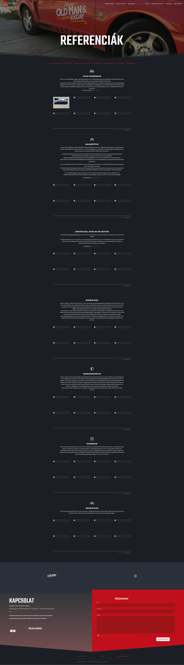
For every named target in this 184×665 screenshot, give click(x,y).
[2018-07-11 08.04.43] (123, 520)
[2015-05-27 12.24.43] (82, 327)
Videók (147, 4)
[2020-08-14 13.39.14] (123, 98)
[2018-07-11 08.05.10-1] (102, 536)
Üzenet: (98, 615)
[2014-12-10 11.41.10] (61, 327)
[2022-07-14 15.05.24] (61, 201)
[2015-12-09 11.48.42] (123, 343)
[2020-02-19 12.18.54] (61, 462)
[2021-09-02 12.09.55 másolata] (61, 269)
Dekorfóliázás (97, 63)
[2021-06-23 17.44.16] (123, 462)
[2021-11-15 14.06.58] (123, 477)
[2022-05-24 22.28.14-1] (82, 201)
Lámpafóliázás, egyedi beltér (82, 63)
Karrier (102, 656)
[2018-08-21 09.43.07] (61, 397)
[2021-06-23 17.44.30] (82, 477)
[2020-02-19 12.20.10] (82, 462)
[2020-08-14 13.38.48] (102, 98)
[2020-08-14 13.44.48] (123, 113)
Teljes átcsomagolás (55, 63)
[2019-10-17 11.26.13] (82, 185)
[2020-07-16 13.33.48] (123, 413)
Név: (98, 602)
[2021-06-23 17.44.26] (61, 477)
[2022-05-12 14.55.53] (123, 201)
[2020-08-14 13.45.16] (61, 108)
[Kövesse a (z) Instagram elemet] (14, 631)
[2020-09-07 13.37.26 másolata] (61, 254)
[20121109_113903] (102, 185)
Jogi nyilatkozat (82, 656)
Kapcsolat (169, 4)
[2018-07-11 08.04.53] (61, 536)
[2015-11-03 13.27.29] (102, 327)
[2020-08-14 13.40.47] (102, 113)
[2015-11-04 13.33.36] (82, 343)
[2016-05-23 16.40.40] (61, 520)
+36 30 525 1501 (17, 611)
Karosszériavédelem (109, 63)
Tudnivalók (131, 4)
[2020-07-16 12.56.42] (102, 413)
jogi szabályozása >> (97, 90)
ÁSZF (61, 656)
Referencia (140, 4)
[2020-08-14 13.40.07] (82, 113)
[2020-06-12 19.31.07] (123, 397)
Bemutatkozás (109, 4)
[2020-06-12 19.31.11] (61, 413)
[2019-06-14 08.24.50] (82, 397)
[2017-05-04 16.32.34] (82, 520)
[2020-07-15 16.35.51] (82, 413)
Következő (127, 130)
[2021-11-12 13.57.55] (102, 477)
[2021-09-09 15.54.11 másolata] (82, 269)
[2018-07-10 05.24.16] (102, 520)
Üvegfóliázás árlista (157, 4)
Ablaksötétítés (67, 63)
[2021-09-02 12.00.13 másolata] (123, 254)
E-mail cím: (99, 608)
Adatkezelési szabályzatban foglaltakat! (122, 635)
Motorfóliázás (130, 63)
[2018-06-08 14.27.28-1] (61, 185)
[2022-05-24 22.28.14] (102, 201)
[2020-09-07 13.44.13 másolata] (82, 254)
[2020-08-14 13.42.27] (61, 113)
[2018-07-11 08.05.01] (82, 536)
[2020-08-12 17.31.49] (82, 98)
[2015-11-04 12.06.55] (123, 327)
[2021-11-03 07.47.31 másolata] (102, 269)
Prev (48, 576)
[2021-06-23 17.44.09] (102, 462)
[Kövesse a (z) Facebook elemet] (11, 631)
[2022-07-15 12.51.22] (123, 185)
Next (135, 576)
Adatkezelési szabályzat (122, 656)
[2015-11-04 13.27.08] (61, 343)
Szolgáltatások (121, 4)
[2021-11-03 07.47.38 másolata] (123, 269)
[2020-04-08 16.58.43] (123, 536)
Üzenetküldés (163, 639)
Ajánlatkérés (178, 4)
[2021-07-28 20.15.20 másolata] (102, 254)
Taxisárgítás (121, 63)
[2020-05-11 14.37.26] (102, 397)
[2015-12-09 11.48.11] (102, 343)
